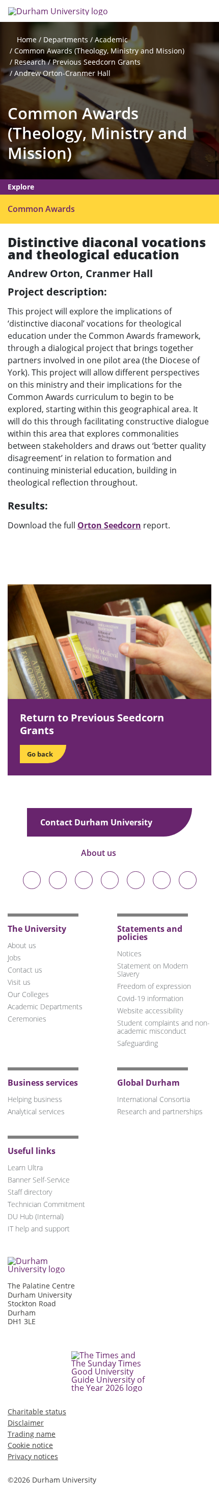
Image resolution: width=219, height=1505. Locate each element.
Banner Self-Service (39, 1180)
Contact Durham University (97, 822)
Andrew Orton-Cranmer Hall (62, 73)
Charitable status (37, 1411)
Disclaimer (26, 1423)
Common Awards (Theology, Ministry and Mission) (99, 51)
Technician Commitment (46, 1204)
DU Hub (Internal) (36, 1216)
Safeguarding (137, 1043)
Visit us (19, 982)
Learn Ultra (25, 1167)
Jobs (14, 957)
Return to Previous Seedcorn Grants (92, 724)
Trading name (32, 1434)
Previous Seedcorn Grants (96, 62)
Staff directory (30, 1192)
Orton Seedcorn (109, 525)
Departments (65, 39)
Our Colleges (28, 994)
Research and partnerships (160, 1111)
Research (30, 62)
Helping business (35, 1099)
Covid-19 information (150, 998)
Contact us (25, 970)
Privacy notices (33, 1456)
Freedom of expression (154, 986)
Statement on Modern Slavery (152, 970)
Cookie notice (30, 1445)
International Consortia (153, 1099)
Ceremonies (27, 1019)
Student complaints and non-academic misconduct (163, 1027)
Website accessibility (150, 1010)
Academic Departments (45, 1006)
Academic (111, 39)
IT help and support (39, 1228)
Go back (40, 754)
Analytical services (36, 1111)
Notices (129, 953)
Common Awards (41, 209)
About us (99, 853)
